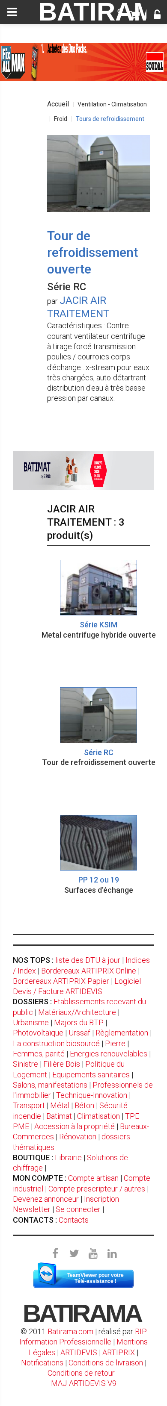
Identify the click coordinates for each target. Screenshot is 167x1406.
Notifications (43, 1362)
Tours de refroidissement (110, 118)
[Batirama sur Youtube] (92, 1253)
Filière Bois (61, 1063)
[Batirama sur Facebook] (55, 1253)
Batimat (59, 1116)
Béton (84, 1105)
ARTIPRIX (118, 1352)
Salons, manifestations (50, 1084)
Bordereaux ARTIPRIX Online (88, 970)
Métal (59, 1105)
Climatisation (98, 1116)
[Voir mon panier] (135, 15)
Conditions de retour (81, 1372)
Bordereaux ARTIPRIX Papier (61, 981)
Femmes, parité (39, 1053)
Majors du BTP (79, 1022)
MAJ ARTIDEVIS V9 (83, 1383)
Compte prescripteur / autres (96, 1188)
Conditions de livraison (106, 1362)
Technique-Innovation (91, 1095)
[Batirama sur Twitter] (74, 1253)
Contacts (74, 1219)
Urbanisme (31, 1022)
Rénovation (77, 1136)
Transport (29, 1105)
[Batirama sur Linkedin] (111, 1253)
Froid (60, 118)
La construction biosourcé (56, 1043)
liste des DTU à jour (87, 960)
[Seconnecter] (157, 15)
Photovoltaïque (38, 1032)
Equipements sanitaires (91, 1074)
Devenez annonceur (46, 1198)
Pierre (115, 1043)
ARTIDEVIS (78, 1352)
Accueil (58, 104)
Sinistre (25, 1063)
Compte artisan (93, 1178)
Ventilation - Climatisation (112, 104)
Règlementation (121, 1032)
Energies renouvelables (108, 1053)
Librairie (68, 1157)
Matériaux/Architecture (77, 1012)
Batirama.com (70, 1331)
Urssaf (79, 1032)
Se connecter (78, 1209)
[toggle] (12, 12)
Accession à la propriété (74, 1126)
